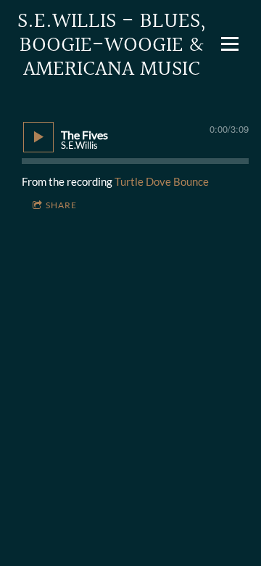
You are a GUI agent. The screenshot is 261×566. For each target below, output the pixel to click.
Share (61, 205)
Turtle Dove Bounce (162, 181)
